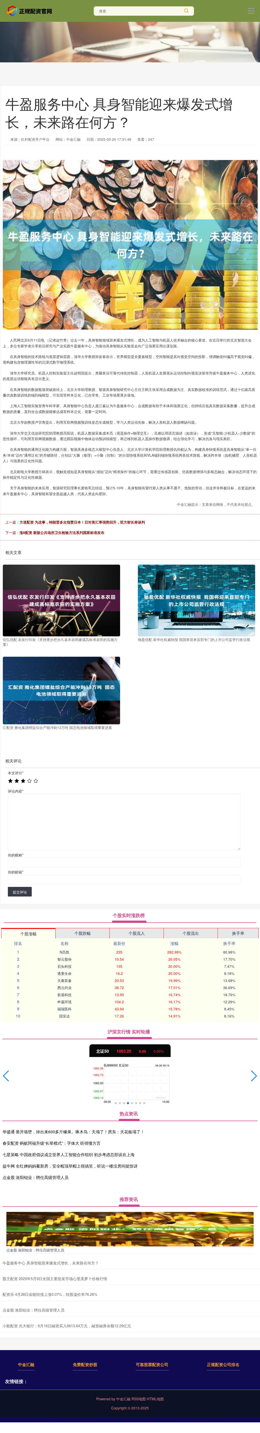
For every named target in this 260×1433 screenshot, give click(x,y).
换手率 (238, 933)
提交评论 (20, 891)
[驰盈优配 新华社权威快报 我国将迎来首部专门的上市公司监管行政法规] (196, 600)
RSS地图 (139, 1398)
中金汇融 (26, 1364)
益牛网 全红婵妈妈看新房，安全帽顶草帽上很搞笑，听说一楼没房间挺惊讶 (70, 1166)
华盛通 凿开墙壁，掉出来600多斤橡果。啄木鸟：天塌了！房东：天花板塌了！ (73, 1132)
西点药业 (64, 987)
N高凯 (64, 952)
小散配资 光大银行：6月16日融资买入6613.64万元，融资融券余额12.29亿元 (67, 1325)
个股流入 (136, 933)
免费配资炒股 (85, 1364)
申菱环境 (64, 1001)
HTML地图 (155, 1398)
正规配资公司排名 (223, 1364)
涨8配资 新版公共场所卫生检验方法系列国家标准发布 (62, 532)
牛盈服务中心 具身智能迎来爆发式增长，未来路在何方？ (51, 1262)
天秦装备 (64, 980)
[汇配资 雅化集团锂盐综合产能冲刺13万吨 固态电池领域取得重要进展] (61, 690)
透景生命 (64, 973)
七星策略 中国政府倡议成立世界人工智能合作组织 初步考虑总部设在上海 (69, 1154)
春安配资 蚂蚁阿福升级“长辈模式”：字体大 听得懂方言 (52, 1143)
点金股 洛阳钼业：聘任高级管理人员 (36, 1177)
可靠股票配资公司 (152, 1364)
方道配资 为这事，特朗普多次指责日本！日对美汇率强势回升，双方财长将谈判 (82, 522)
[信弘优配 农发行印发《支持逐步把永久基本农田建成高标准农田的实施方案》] (61, 600)
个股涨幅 (28, 934)
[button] (6, 1076)
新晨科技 (64, 994)
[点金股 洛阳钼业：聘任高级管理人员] (130, 1228)
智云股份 (64, 959)
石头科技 (64, 966)
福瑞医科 (64, 1008)
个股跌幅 (82, 933)
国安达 (64, 1015)
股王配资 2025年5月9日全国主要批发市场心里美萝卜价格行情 (55, 1278)
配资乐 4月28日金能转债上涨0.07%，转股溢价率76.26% (50, 1294)
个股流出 (191, 933)
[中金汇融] (30, 10)
